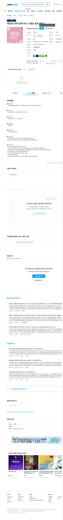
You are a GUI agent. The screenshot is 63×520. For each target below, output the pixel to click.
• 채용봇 (49, 500)
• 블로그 (59, 498)
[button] (21, 28)
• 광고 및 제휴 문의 (20, 496)
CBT (28, 10)
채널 (53, 11)
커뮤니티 (33, 11)
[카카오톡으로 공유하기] (46, 56)
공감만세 (40, 475)
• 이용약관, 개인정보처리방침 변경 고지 (36, 500)
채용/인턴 (10, 11)
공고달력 (31, 15)
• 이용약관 (31, 496)
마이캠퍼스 (59, 11)
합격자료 (46, 93)
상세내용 (15, 93)
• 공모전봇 (50, 498)
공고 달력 (58, 4)
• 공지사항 (9, 498)
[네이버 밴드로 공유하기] (43, 56)
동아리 (25, 15)
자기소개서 (40, 11)
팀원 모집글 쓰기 (38, 276)
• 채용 (8, 500)
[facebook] (34, 56)
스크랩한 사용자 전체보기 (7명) (50, 63)
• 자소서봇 (50, 501)
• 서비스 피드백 (20, 500)
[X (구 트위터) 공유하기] (37, 56)
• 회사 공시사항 (9, 501)
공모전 (20, 15)
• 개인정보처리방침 (32, 498)
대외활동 (9, 15)
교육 (14, 15)
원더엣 (25, 475)
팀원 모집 (30, 93)
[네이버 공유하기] (40, 56)
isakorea (10, 475)
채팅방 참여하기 (32, 69)
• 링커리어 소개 (9, 496)
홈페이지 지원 (32, 62)
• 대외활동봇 (50, 496)
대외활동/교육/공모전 (19, 11)
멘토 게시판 (47, 11)
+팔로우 (41, 28)
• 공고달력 (59, 496)
